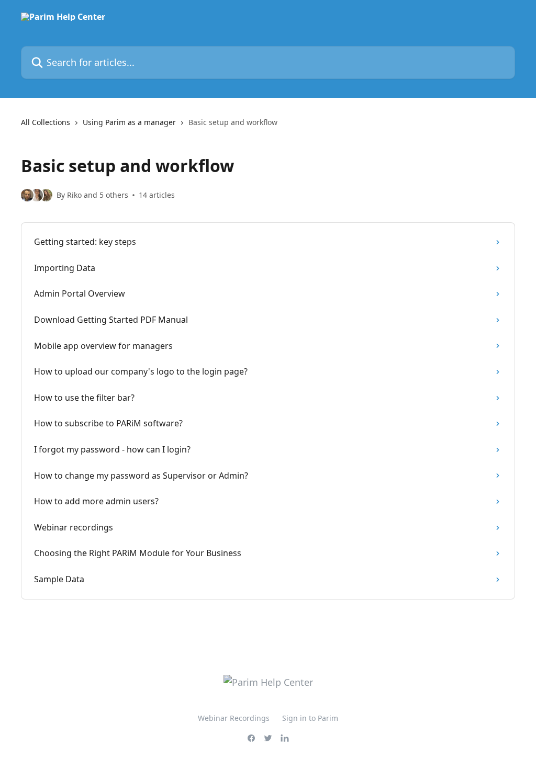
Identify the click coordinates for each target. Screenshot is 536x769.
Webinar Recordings (234, 718)
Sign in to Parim (310, 718)
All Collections (45, 122)
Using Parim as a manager (129, 122)
